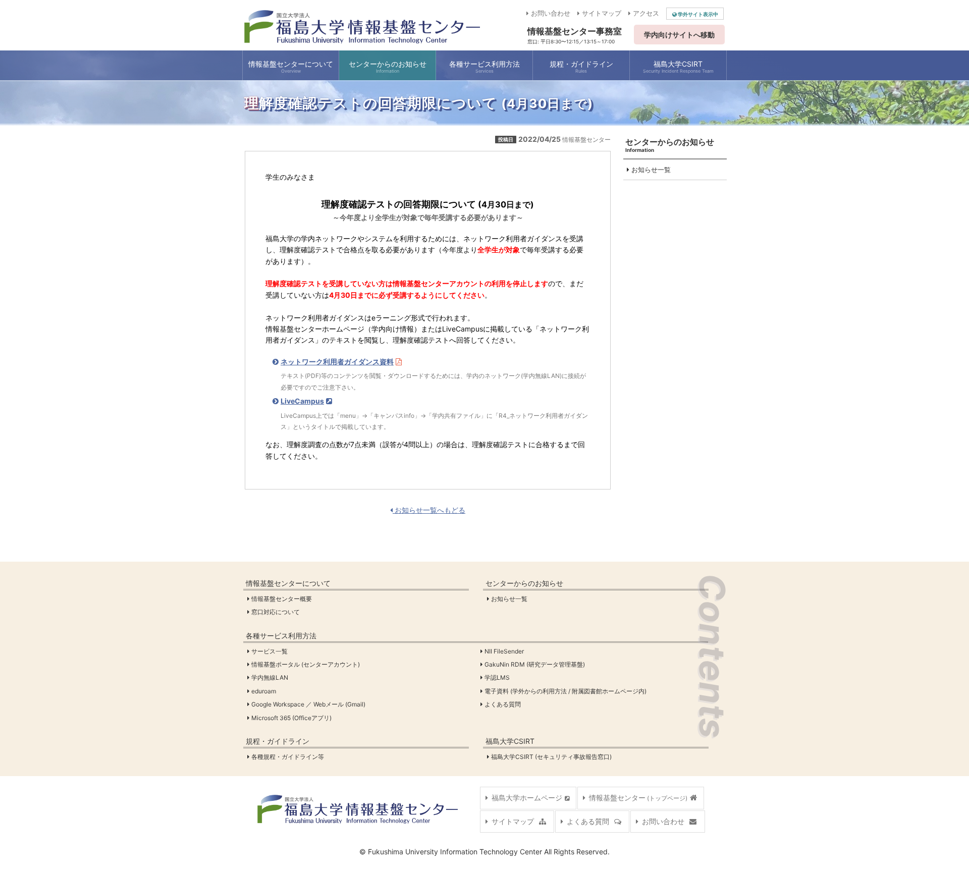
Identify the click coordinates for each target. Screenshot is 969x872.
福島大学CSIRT (510, 741)
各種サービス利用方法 (281, 635)
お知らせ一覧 (650, 170)
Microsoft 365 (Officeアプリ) (292, 718)
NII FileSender (505, 651)
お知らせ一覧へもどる (429, 510)
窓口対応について (276, 612)
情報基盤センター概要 (282, 599)
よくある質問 (503, 704)
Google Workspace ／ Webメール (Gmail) (308, 704)
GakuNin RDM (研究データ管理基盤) (535, 664)
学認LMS (498, 677)
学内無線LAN (270, 677)
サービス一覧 (270, 651)
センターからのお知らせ (524, 583)
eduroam (264, 691)
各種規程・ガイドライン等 (288, 756)
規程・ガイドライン (277, 741)
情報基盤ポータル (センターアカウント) (306, 664)
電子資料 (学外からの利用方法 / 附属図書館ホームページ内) (566, 691)
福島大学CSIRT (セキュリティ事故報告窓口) (552, 756)
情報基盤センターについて (288, 583)
